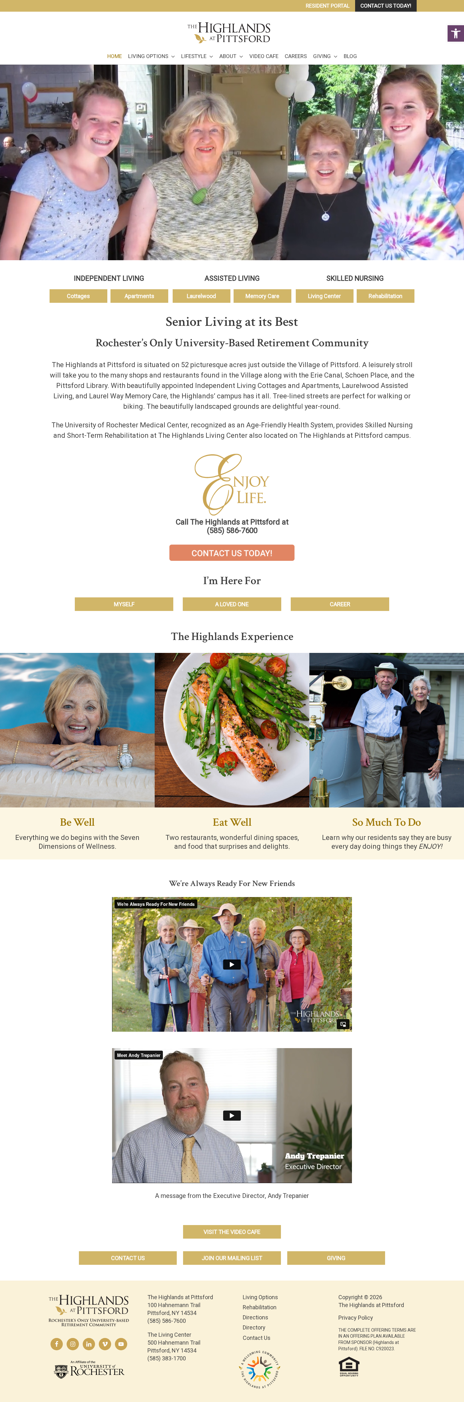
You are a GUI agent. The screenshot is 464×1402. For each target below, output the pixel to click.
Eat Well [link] (232, 822)
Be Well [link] (77, 822)
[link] (456, 33)
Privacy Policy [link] (355, 1317)
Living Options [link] (260, 1297)
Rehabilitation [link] (260, 1307)
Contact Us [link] (257, 1338)
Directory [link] (254, 1327)
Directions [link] (255, 1317)
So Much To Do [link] (386, 822)
